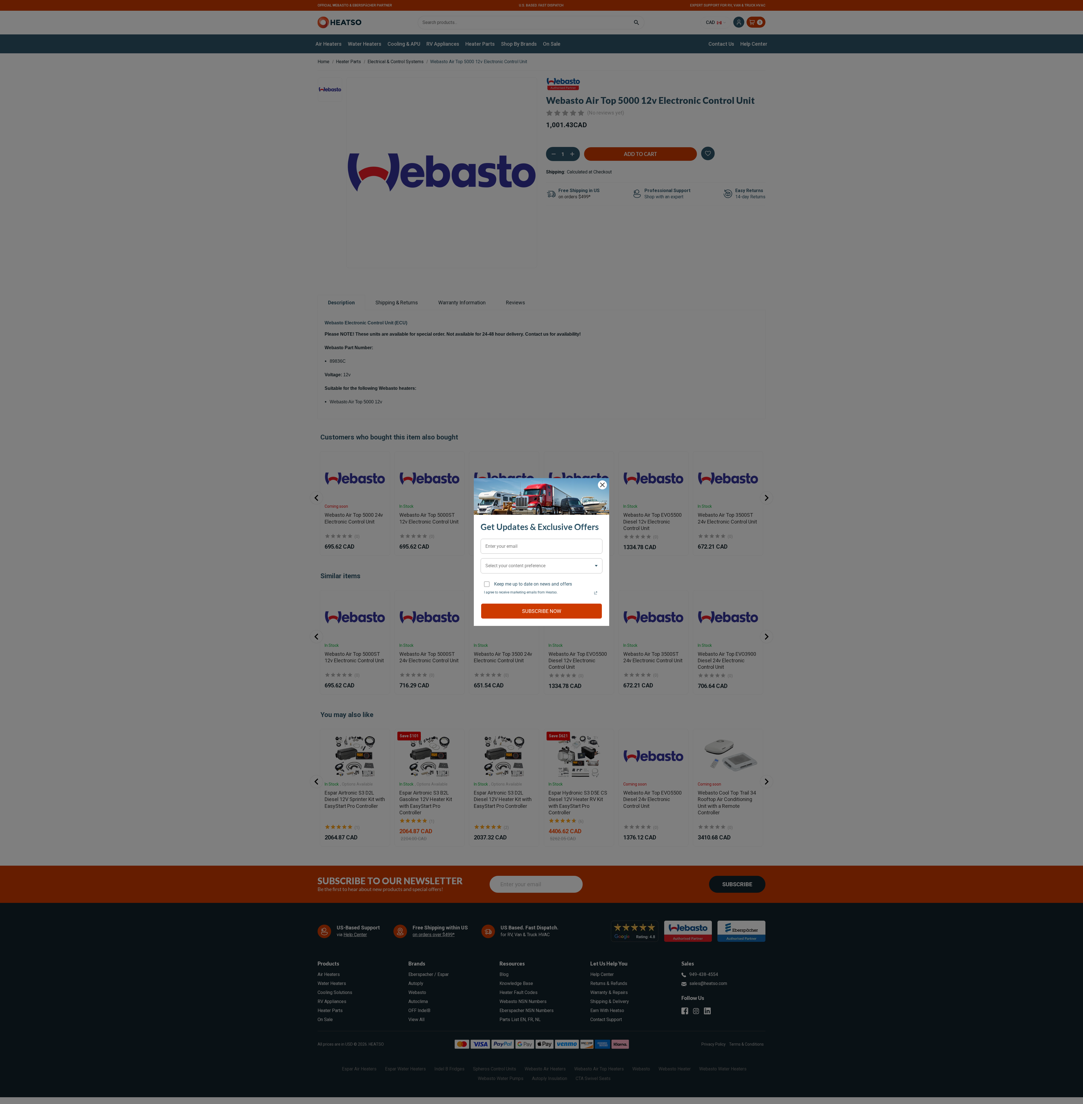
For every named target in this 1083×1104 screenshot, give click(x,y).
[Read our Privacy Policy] (595, 593)
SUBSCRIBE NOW (541, 611)
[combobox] (541, 565)
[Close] (602, 485)
